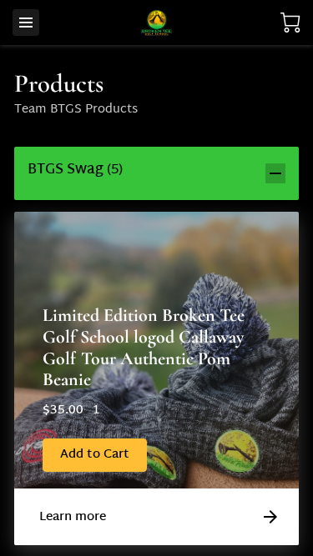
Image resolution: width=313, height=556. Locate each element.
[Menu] (26, 22)
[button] (156, 173)
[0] (290, 23)
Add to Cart (94, 454)
